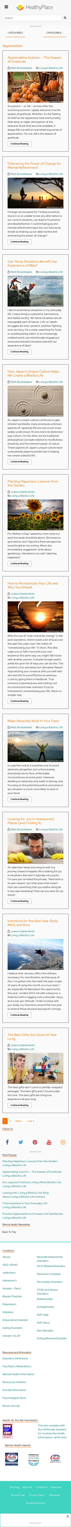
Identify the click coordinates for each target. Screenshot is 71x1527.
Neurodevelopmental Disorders (50, 1259)
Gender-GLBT (11, 1336)
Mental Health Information (18, 1374)
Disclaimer (54, 1495)
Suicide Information (14, 1390)
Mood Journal (10, 1406)
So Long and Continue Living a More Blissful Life (31, 1182)
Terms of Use (18, 1495)
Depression (9, 1304)
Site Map (14, 1487)
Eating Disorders (12, 1328)
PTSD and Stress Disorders (47, 1291)
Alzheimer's (9, 1280)
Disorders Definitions (15, 1358)
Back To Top (9, 1232)
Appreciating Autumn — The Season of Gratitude (34, 59)
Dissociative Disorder (15, 1320)
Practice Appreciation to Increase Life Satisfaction (32, 1214)
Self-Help (43, 1314)
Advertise (56, 1487)
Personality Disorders (49, 1282)
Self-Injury (43, 1322)
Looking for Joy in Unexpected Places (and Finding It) (31, 821)
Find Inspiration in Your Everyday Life (24, 1203)
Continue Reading (19, 143)
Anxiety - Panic (11, 1288)
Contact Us (42, 1487)
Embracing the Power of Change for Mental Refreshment (34, 165)
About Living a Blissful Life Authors (23, 1196)
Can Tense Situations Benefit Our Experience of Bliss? (32, 263)
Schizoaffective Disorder (52, 1338)
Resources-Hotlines (14, 1382)
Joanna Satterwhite (22, 492)
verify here (59, 1437)
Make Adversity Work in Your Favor (33, 721)
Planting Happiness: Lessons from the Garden (33, 483)
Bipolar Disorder (12, 1296)
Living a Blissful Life (51, 68)
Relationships (45, 1299)
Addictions (8, 1272)
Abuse (6, 1257)
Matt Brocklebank (21, 68)
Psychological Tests (14, 1398)
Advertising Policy (35, 1503)
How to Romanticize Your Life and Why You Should (33, 585)
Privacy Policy (36, 1495)
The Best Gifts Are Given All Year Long (32, 1037)
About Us (27, 1487)
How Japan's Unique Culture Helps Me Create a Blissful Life (33, 373)
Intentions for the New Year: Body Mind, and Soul (33, 923)
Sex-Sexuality (45, 1330)
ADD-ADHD (10, 1265)
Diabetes (7, 1312)
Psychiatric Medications (16, 1366)
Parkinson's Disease (49, 1274)
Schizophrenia (45, 1307)
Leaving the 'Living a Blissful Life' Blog (25, 1193)
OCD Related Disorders (51, 1266)
